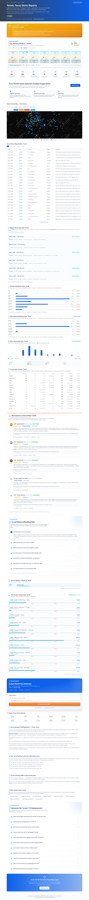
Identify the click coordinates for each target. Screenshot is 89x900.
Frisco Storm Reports (70, 796)
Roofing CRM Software (49, 897)
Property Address (12, 695)
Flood (33, 109)
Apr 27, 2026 (27, 442)
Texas (19, 2)
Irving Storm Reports (47, 796)
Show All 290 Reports (44, 222)
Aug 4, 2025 (32, 478)
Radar (16, 107)
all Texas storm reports (24, 793)
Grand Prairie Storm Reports (27, 799)
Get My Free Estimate (44, 704)
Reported (48, 152)
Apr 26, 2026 (28, 423)
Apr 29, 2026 (29, 495)
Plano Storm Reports (37, 796)
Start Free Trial (75, 85)
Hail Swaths (33, 107)
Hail (16, 109)
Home (8, 2)
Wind (21, 109)
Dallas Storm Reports (14, 796)
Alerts (21, 107)
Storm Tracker (13, 2)
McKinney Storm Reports (15, 799)
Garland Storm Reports (58, 796)
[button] (44, 125)
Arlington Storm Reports (25, 796)
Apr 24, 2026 (28, 460)
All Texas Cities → (39, 799)
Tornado (27, 109)
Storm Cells (26, 107)
